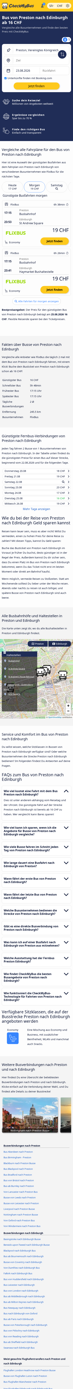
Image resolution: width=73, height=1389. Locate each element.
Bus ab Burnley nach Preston (19, 1189)
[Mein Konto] (42, 5)
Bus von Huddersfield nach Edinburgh (24, 1282)
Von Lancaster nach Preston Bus (21, 1195)
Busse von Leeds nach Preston (20, 1200)
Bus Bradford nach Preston (18, 1177)
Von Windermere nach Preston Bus (22, 1229)
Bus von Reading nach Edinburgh (21, 1339)
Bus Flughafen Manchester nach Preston (25, 1385)
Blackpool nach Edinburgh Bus (20, 1253)
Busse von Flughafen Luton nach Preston (25, 1379)
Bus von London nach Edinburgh (21, 1293)
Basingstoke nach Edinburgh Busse (22, 1242)
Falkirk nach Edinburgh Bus (18, 1276)
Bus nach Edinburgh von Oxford (20, 1316)
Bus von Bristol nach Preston (19, 1183)
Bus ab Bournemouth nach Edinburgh (24, 1259)
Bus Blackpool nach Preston (18, 1172)
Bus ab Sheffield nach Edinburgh (21, 1345)
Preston (39, 647)
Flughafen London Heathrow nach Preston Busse (29, 1373)
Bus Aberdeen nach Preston (18, 1155)
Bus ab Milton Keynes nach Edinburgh (24, 1305)
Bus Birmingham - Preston (17, 1160)
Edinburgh (61, 647)
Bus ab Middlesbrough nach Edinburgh (24, 1299)
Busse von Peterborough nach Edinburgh (25, 1328)
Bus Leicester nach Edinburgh (19, 1288)
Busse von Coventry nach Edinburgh (23, 1265)
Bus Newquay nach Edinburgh (19, 1311)
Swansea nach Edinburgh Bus (19, 1351)
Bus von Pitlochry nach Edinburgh (21, 1334)
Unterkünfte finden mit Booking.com (29, 78)
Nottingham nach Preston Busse (21, 1218)
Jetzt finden (55, 241)
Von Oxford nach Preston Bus (19, 1223)
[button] (63, 678)
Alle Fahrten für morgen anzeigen (38, 301)
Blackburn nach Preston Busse (19, 1166)
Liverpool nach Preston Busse (19, 1212)
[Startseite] (19, 6)
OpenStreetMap (55, 720)
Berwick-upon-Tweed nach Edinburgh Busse (27, 1248)
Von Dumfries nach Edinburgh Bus (22, 1271)
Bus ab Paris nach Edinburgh (19, 1322)
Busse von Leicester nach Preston (21, 1206)
